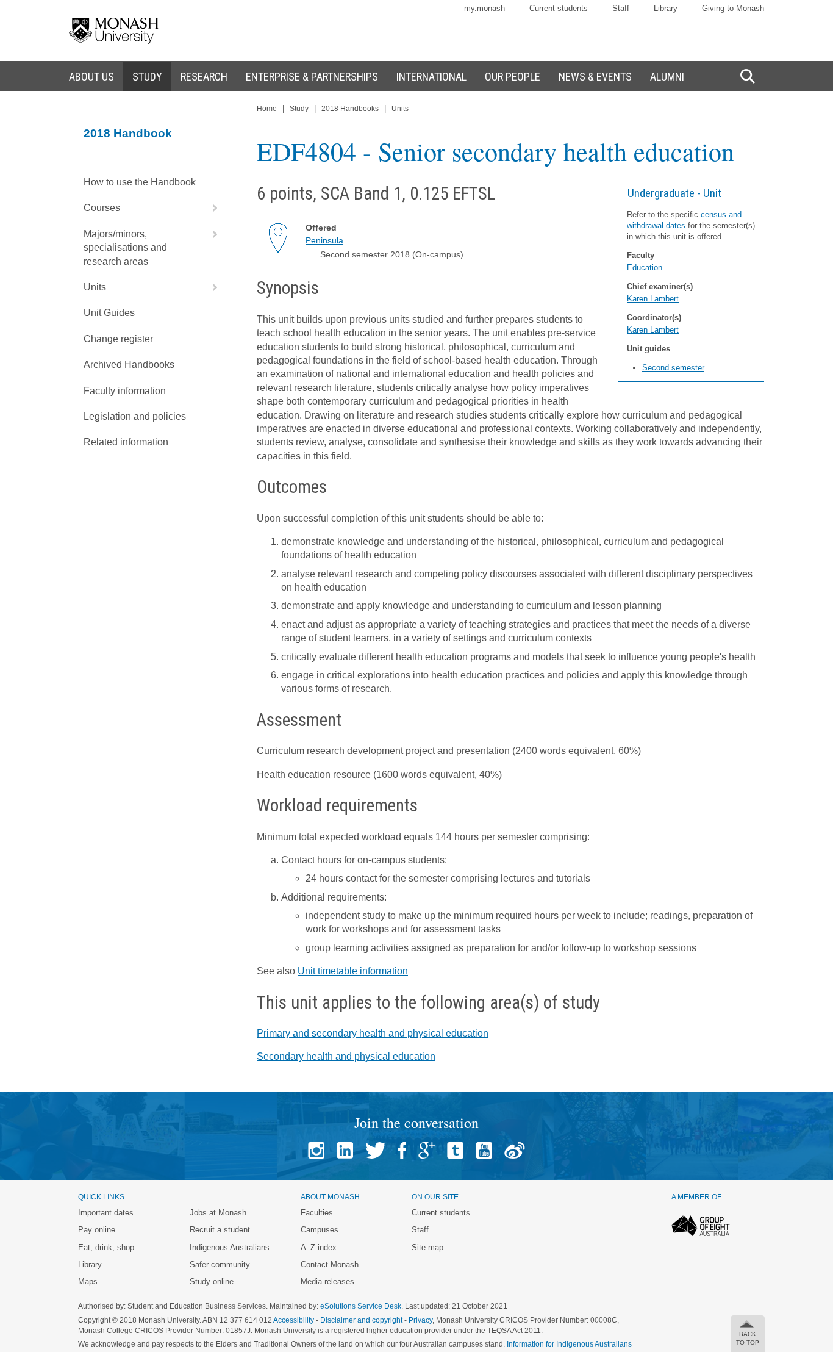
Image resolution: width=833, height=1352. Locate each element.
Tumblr (455, 1150)
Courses (102, 208)
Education (644, 267)
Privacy (420, 1320)
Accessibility (293, 1320)
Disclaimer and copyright (361, 1320)
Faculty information (125, 391)
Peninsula (324, 240)
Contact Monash (330, 1264)
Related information (126, 442)
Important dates (106, 1212)
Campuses (319, 1229)
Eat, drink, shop (106, 1247)
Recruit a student (220, 1229)
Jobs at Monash (218, 1212)
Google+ (426, 1150)
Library (665, 8)
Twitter (375, 1150)
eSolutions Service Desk (360, 1306)
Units (95, 287)
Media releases (327, 1281)
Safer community (220, 1264)
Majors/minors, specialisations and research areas (125, 248)
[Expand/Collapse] (210, 208)
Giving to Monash (733, 8)
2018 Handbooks (350, 108)
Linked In (345, 1150)
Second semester (673, 367)
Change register (118, 339)
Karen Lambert (653, 298)
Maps (88, 1281)
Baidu (514, 1150)
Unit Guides (109, 312)
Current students (558, 8)
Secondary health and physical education (346, 1056)
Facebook (402, 1150)
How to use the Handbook (140, 182)
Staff (620, 8)
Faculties (317, 1212)
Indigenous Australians (230, 1247)
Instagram (316, 1150)
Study (299, 108)
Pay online (96, 1229)
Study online (212, 1281)
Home (267, 108)
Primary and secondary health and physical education (372, 1033)
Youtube (484, 1150)
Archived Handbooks (129, 364)
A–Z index (319, 1247)
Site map (427, 1247)
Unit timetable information (353, 971)
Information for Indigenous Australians (569, 1344)
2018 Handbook (128, 133)
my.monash (484, 8)
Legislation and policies (135, 416)
